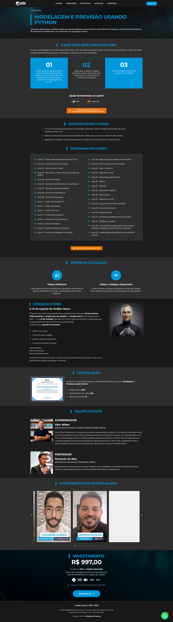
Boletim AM (85, 3)
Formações (71, 3)
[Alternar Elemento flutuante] (164, 615)
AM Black (99, 3)
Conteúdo (111, 3)
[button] (86, 110)
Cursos (59, 3)
